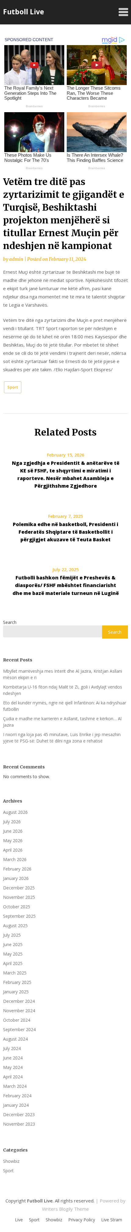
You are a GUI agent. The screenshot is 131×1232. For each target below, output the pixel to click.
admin (16, 259)
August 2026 (15, 812)
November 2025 (19, 897)
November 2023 (19, 1124)
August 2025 (15, 925)
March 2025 (15, 973)
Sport (12, 387)
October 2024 (16, 1020)
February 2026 (17, 869)
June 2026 (13, 831)
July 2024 (12, 1048)
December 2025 (19, 888)
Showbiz (11, 1161)
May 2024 (13, 1067)
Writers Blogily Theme (65, 1209)
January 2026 (16, 878)
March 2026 (15, 859)
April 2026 (13, 850)
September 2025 (19, 916)
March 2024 (15, 1086)
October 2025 (16, 907)
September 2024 (19, 1029)
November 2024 (19, 1010)
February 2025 (17, 982)
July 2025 (12, 935)
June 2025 (13, 944)
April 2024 (13, 1077)
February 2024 (17, 1095)
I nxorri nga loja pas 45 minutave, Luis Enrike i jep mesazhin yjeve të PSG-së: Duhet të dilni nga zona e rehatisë (62, 738)
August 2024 (15, 1039)
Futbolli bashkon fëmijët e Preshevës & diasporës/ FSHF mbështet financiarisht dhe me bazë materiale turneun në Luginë (65, 585)
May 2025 (13, 954)
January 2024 (16, 1105)
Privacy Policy (81, 1220)
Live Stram (111, 1220)
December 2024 (19, 1001)
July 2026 (12, 821)
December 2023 (19, 1114)
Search (9, 622)
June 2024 (13, 1058)
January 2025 (16, 992)
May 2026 (13, 840)
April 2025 (13, 963)
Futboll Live (23, 11)
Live (19, 1220)
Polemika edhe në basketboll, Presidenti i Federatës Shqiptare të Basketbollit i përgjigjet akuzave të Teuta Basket (65, 532)
